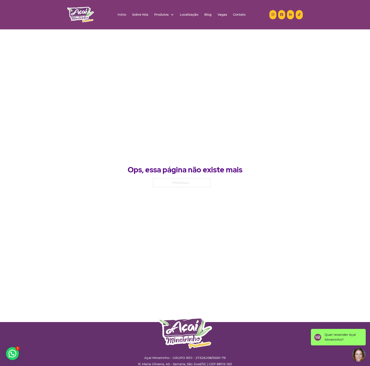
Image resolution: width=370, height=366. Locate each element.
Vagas (222, 14)
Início (122, 14)
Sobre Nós (140, 14)
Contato (239, 14)
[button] (12, 353)
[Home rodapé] (185, 329)
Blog (208, 14)
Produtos (161, 14)
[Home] (80, 15)
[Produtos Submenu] (172, 14)
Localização (189, 14)
